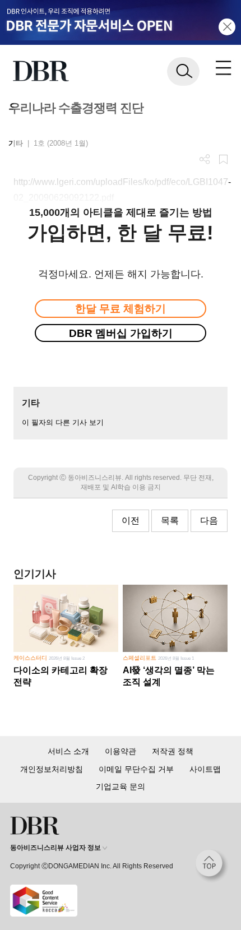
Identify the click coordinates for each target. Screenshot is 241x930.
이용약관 (120, 751)
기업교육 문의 (120, 786)
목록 (170, 520)
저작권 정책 (172, 751)
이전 (131, 520)
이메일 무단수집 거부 (136, 769)
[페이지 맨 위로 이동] (211, 866)
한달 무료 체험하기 (120, 308)
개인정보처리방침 (51, 769)
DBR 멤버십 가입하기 (121, 333)
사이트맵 (205, 769)
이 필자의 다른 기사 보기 (63, 422)
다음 (209, 520)
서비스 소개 (68, 751)
